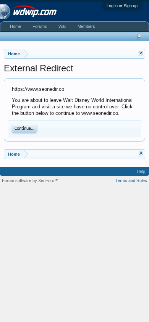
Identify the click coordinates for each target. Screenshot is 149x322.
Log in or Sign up (122, 5)
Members (86, 26)
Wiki (62, 26)
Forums (39, 26)
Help (141, 171)
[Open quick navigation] (140, 53)
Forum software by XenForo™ (30, 180)
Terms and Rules (131, 180)
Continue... (24, 128)
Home (15, 26)
